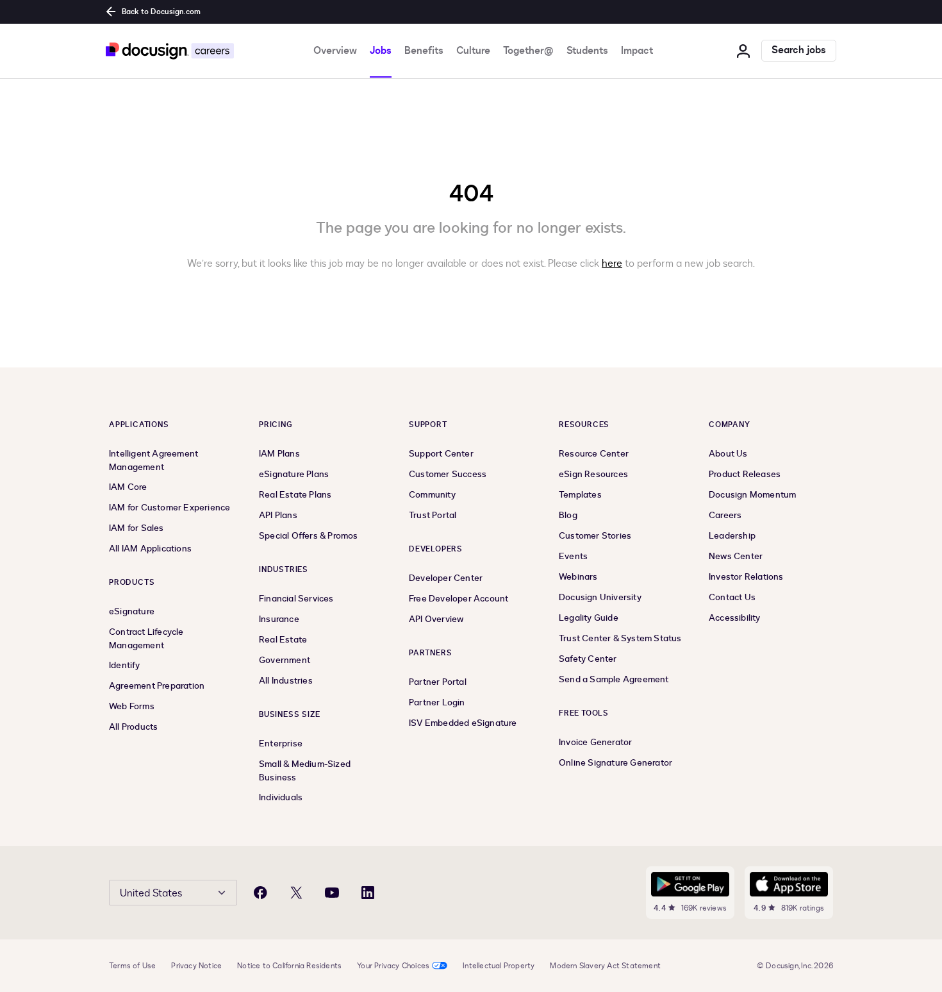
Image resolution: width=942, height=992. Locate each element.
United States (151, 893)
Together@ (528, 51)
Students (587, 51)
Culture (473, 51)
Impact (637, 51)
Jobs (381, 51)
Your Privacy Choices (393, 966)
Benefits (423, 51)
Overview (335, 51)
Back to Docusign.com (161, 11)
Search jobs (799, 50)
